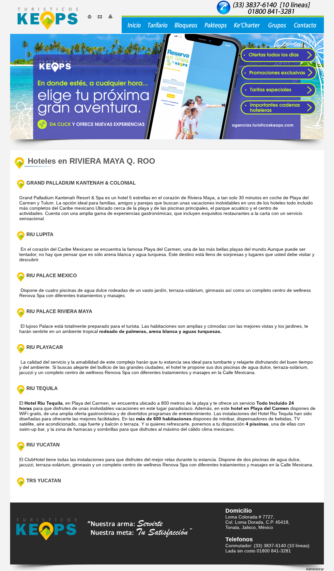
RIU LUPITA (39, 234)
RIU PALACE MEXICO (51, 275)
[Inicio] (48, 17)
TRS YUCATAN (43, 480)
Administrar (315, 569)
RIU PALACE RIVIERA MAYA (59, 311)
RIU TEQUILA (42, 388)
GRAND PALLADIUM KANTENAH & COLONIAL (81, 183)
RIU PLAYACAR (44, 347)
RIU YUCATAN (43, 444)
